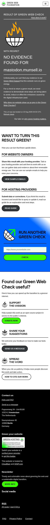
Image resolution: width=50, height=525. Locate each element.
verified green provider (11, 453)
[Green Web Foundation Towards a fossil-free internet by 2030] (10, 4)
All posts (5, 507)
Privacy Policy (15, 519)
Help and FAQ (7, 400)
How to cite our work (16, 377)
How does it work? (38, 18)
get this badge (9, 456)
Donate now (11, 321)
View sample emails (15, 179)
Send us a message (15, 349)
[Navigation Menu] (45, 4)
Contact (28, 519)
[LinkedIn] (3, 496)
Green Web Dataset (12, 81)
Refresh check (9, 114)
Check (25, 257)
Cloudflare (6, 464)
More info (10, 484)
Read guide (11, 208)
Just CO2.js (15, 507)
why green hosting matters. (35, 119)
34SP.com (18, 464)
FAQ (4, 519)
